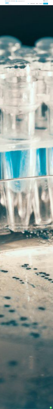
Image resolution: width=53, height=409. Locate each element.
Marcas (37, 3)
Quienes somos (32, 3)
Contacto (45, 3)
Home (28, 3)
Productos (41, 3)
